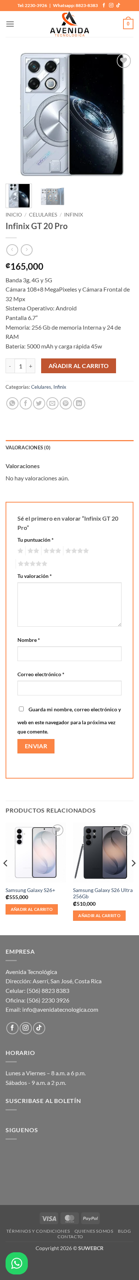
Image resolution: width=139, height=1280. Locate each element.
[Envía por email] (52, 403)
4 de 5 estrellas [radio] (76, 551)
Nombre (28, 640)
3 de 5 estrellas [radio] (51, 551)
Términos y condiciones (38, 1231)
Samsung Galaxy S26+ (30, 890)
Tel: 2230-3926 (32, 5)
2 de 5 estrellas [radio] (32, 551)
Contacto (70, 1236)
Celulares (43, 215)
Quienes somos (94, 1231)
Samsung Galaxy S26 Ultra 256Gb (103, 893)
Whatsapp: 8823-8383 (75, 5)
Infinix (73, 215)
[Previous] (17, 114)
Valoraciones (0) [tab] (28, 447)
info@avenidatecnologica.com (60, 1009)
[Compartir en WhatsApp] (12, 403)
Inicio (14, 215)
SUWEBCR (90, 1248)
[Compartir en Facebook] (26, 403)
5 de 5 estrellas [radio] (31, 564)
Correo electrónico (40, 674)
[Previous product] (26, 250)
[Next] (121, 114)
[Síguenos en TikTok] (118, 5)
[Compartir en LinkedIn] (79, 403)
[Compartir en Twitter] (39, 403)
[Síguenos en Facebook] (104, 5)
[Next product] (12, 250)
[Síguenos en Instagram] (111, 5)
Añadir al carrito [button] (32, 909)
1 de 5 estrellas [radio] (19, 551)
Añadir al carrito (79, 365)
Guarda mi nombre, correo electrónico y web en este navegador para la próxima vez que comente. (69, 720)
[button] (10, 24)
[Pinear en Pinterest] (66, 403)
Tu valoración (34, 576)
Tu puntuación (35, 540)
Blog (124, 1231)
